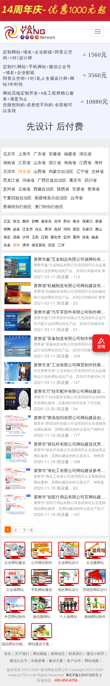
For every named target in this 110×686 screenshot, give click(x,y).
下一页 (28, 529)
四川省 (90, 180)
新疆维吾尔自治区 (51, 197)
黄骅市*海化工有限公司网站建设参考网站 (71, 470)
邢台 (66, 220)
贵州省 (9, 189)
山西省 (39, 171)
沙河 (25, 236)
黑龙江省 (11, 180)
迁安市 (27, 228)
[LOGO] (30, 32)
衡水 (76, 220)
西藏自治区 (43, 189)
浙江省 (55, 162)
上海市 (24, 153)
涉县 (85, 236)
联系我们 (76, 654)
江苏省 (24, 162)
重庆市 (75, 180)
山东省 (39, 162)
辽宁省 (82, 171)
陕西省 (63, 189)
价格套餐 (38, 661)
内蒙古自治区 (61, 171)
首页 (7, 654)
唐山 (98, 228)
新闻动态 (58, 654)
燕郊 (57, 228)
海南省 (70, 162)
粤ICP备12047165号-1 (84, 675)
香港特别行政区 (17, 206)
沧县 (7, 244)
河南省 (28, 180)
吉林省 (98, 171)
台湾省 (76, 197)
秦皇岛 (46, 220)
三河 (61, 244)
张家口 (87, 220)
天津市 (9, 171)
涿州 (25, 244)
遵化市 (55, 236)
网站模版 (40, 654)
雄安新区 (39, 244)
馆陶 (7, 228)
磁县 (95, 236)
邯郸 (35, 220)
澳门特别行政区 (49, 206)
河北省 (24, 171)
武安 (51, 244)
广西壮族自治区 (52, 180)
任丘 (38, 228)
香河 (48, 228)
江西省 (85, 162)
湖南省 (9, 162)
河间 (66, 228)
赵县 (16, 228)
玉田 (35, 236)
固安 (76, 228)
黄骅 (16, 244)
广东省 (39, 153)
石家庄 (87, 228)
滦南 (16, 236)
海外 (98, 162)
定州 (66, 236)
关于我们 (22, 654)
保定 (7, 236)
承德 (98, 220)
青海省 (93, 189)
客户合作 (74, 661)
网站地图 (92, 661)
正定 (7, 220)
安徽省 (55, 153)
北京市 (9, 153)
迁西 (44, 236)
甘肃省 (78, 189)
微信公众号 (18, 661)
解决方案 (56, 661)
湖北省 (85, 153)
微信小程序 (95, 654)
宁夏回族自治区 (17, 197)
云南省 (24, 189)
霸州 (76, 236)
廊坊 (25, 220)
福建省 (70, 153)
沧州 (57, 220)
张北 (16, 220)
